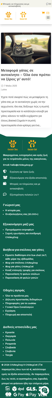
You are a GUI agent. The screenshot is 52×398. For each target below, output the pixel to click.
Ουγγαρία (10, 336)
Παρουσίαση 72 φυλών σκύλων (22, 274)
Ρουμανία (10, 343)
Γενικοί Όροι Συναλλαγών (19, 307)
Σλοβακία (10, 347)
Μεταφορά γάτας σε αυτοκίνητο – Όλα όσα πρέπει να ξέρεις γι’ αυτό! (25, 74)
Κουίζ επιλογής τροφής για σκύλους (25, 270)
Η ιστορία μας (12, 210)
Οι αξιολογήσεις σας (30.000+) (21, 214)
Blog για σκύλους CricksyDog (21, 262)
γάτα (4, 89)
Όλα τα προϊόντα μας (17, 295)
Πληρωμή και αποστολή (18, 314)
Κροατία (9, 332)
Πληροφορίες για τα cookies (20, 303)
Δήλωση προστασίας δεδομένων (23, 299)
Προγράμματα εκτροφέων (19, 229)
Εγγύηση (10, 310)
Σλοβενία (10, 351)
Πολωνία (10, 339)
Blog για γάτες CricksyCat (19, 266)
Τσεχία (9, 355)
